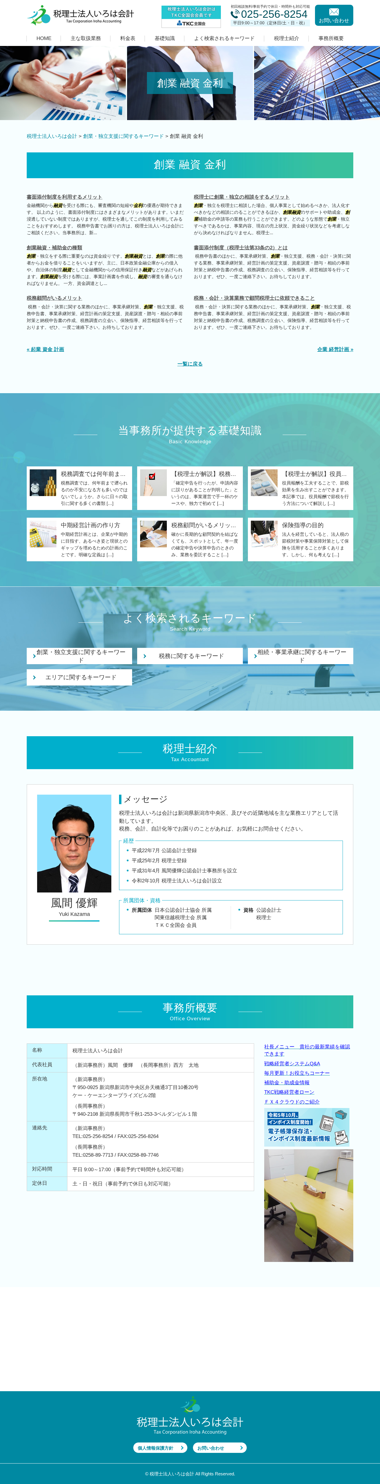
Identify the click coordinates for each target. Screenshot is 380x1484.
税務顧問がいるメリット (54, 298)
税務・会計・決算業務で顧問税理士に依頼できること (254, 298)
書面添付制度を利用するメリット (64, 197)
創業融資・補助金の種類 (54, 248)
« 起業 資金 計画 (45, 349)
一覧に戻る (190, 364)
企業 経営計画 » (335, 349)
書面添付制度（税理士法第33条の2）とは (241, 248)
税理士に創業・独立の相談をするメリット (242, 197)
